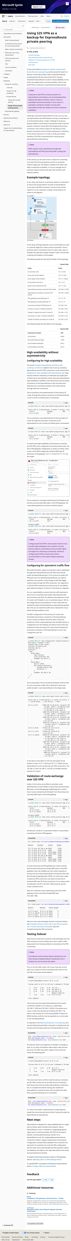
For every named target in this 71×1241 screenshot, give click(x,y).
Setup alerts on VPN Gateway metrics (49, 1160)
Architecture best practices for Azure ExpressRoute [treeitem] (13, 45)
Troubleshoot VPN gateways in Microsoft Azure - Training (45, 1198)
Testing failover (33, 62)
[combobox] (12, 29)
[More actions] (68, 27)
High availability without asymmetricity (40, 57)
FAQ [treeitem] (6, 64)
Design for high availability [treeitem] (11, 92)
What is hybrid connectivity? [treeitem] (14, 49)
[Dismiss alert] (67, 3)
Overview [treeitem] (9, 87)
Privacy (42, 1237)
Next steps (31, 65)
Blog (26, 1237)
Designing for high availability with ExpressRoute (44, 373)
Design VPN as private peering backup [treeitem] (15, 107)
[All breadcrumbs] (28, 27)
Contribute (34, 1237)
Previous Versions (17, 1237)
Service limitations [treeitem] (11, 67)
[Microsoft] (3, 16)
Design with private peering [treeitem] (14, 101)
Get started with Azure (60, 21)
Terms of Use (5, 1240)
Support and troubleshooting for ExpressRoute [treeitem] (13, 129)
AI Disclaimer (5, 1237)
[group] (48, 409)
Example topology (33, 55)
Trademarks (15, 1240)
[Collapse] (23, 25)
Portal (48, 21)
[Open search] (62, 16)
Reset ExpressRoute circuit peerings (52, 1023)
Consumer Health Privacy (56, 1237)
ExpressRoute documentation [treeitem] (13, 33)
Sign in (66, 16)
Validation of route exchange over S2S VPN (41, 60)
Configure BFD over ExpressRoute (44, 1166)
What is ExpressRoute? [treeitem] (12, 40)
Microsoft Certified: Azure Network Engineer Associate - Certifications (45, 1210)
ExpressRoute (45, 27)
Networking (35, 27)
